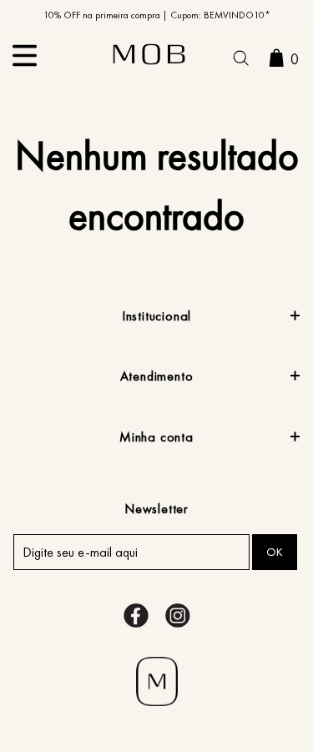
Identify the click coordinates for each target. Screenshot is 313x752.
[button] (240, 59)
